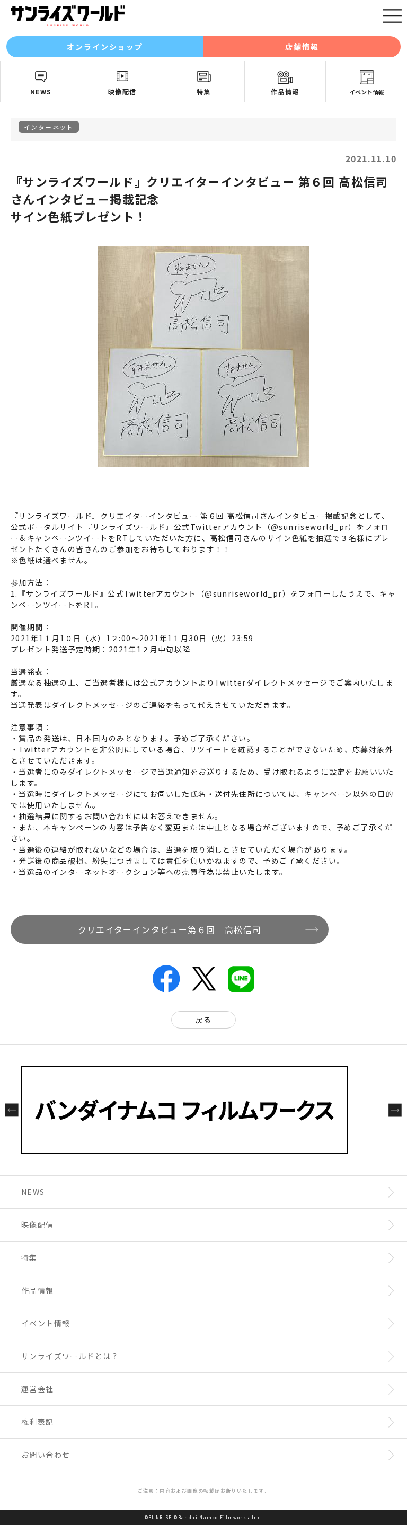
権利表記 (37, 1421)
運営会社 (37, 1389)
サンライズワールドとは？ (70, 1356)
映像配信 (122, 91)
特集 (204, 91)
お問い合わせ (45, 1454)
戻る (204, 1019)
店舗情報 (302, 46)
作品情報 (285, 91)
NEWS (41, 91)
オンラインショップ (105, 46)
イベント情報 (366, 91)
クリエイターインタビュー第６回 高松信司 (170, 929)
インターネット (49, 126)
